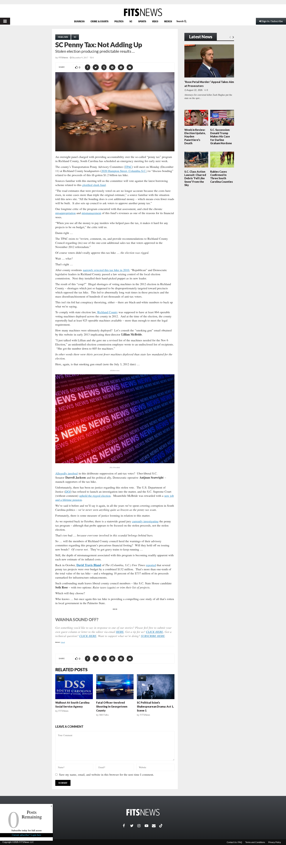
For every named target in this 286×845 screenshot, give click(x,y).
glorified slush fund (94, 185)
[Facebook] (126, 825)
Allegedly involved (66, 473)
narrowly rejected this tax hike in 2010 (106, 270)
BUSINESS (79, 21)
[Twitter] (133, 825)
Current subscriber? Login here (26, 834)
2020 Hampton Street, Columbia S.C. (123, 171)
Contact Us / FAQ (234, 842)
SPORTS (142, 21)
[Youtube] (148, 825)
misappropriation (65, 213)
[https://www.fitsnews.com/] (143, 12)
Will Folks (104, 715)
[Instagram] (141, 825)
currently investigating (145, 521)
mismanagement (91, 213)
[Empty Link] (230, 37)
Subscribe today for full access (26, 830)
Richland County (107, 312)
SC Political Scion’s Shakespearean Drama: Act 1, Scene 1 (155, 706)
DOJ (68, 491)
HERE (120, 632)
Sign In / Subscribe (272, 21)
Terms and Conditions (255, 842)
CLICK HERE (154, 632)
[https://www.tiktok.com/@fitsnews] (161, 825)
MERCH (168, 21)
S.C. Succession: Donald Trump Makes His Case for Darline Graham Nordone (221, 136)
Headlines (63, 37)
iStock (63, 642)
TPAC (128, 167)
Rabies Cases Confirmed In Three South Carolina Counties (221, 176)
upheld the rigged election (95, 496)
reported (151, 565)
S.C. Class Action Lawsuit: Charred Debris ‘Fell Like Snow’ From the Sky (195, 178)
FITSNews (63, 57)
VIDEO (155, 21)
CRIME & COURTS (99, 21)
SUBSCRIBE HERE (153, 636)
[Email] (155, 825)
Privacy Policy (274, 842)
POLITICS (118, 21)
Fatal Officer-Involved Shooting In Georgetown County (111, 706)
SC (130, 21)
